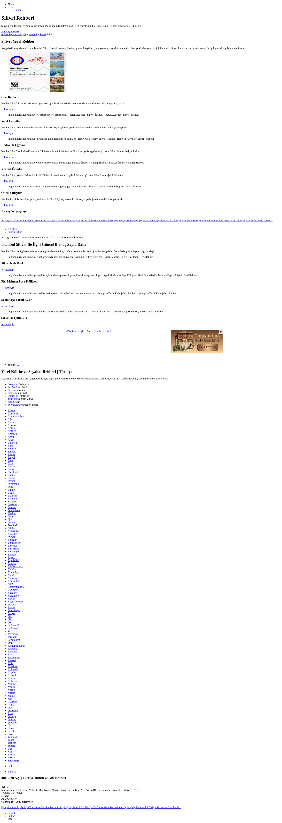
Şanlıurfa (12, 722)
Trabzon (12, 742)
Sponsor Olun (15, 232)
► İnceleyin (7, 269)
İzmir (10, 642)
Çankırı (12, 475)
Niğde (11, 704)
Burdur (11, 466)
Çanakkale (13, 472)
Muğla (11, 695)
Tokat (11, 739)
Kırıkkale (12, 666)
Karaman (12, 651)
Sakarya (12, 716)
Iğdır (10, 519)
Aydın (11, 439)
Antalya (12, 430)
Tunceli (12, 745)
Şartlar (11, 815)
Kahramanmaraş (16, 645)
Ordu (10, 707)
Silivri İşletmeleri (10, 31)
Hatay (11, 516)
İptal (10, 818)
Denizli (11, 481)
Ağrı (10, 419)
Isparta (11, 522)
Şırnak (11, 731)
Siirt (10, 725)
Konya (11, 678)
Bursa (11, 469)
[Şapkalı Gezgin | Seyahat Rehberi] (88, 331)
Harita (17, 10)
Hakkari (12, 513)
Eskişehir (12, 501)
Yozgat (11, 757)
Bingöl (11, 457)
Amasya (12, 425)
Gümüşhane (14, 510)
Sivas (10, 734)
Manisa (11, 687)
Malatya (12, 684)
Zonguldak (13, 760)
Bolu (10, 463)
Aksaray (12, 422)
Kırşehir (12, 672)
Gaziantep (13, 504)
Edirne (11, 489)
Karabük (12, 648)
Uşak (10, 748)
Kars (10, 654)
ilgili (10, 766)
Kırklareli (13, 669)
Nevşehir (12, 701)
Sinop (11, 728)
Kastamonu (14, 657)
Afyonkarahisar (16, 416)
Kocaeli (12, 675)
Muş (10, 698)
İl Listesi (12, 229)
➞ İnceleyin (7, 109)
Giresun (12, 507)
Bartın (11, 445)
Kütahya (12, 681)
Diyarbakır (13, 483)
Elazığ (11, 492)
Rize (10, 713)
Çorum (11, 478)
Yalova (11, 754)
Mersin (11, 692)
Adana (11, 410)
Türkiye (12, 771)
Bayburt (12, 451)
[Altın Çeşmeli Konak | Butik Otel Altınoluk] (197, 352)
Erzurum (12, 498)
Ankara (12, 428)
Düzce (11, 486)
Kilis (10, 663)
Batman (12, 448)
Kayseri (12, 660)
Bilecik (11, 454)
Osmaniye (13, 710)
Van (10, 751)
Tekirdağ (12, 737)
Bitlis (10, 460)
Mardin (11, 689)
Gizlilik (12, 813)
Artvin (11, 436)
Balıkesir (12, 442)
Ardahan (12, 433)
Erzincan (12, 495)
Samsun (12, 719)
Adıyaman (13, 413)
